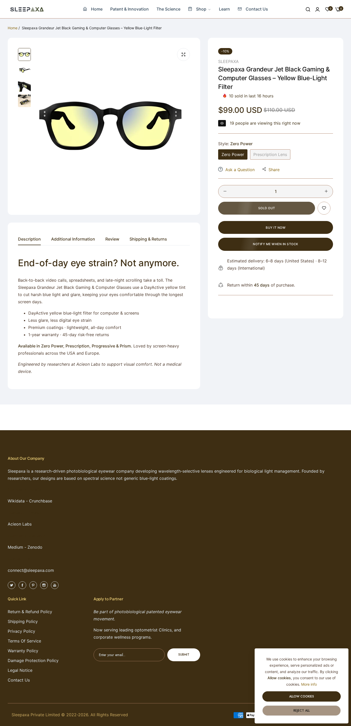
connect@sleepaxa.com (31, 570)
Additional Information (73, 239)
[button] (324, 207)
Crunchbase (40, 500)
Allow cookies (301, 696)
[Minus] (224, 191)
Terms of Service (24, 641)
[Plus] (326, 191)
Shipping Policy (23, 621)
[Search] (308, 9)
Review (112, 239)
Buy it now (275, 227)
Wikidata (16, 500)
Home (12, 28)
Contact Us (19, 680)
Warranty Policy (23, 650)
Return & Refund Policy (30, 611)
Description (29, 239)
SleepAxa (228, 61)
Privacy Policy (21, 631)
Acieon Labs (20, 524)
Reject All (301, 710)
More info (309, 684)
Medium (15, 547)
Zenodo (34, 547)
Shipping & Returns (148, 239)
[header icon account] (317, 9)
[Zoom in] (183, 54)
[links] (12, 585)
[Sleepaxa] (27, 9)
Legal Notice (20, 670)
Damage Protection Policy (33, 660)
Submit (183, 655)
